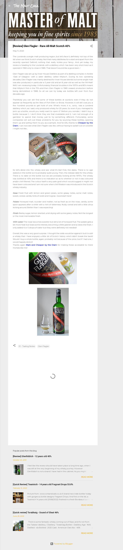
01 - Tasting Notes (27, 346)
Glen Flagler (43, 346)
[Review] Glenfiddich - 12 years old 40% (32, 456)
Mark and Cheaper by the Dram (41, 245)
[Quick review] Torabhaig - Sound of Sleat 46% (36, 512)
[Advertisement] (107, 48)
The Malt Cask (26, 5)
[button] (91, 46)
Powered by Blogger (63, 544)
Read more (87, 477)
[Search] (113, 6)
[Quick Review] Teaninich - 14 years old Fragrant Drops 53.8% (43, 484)
